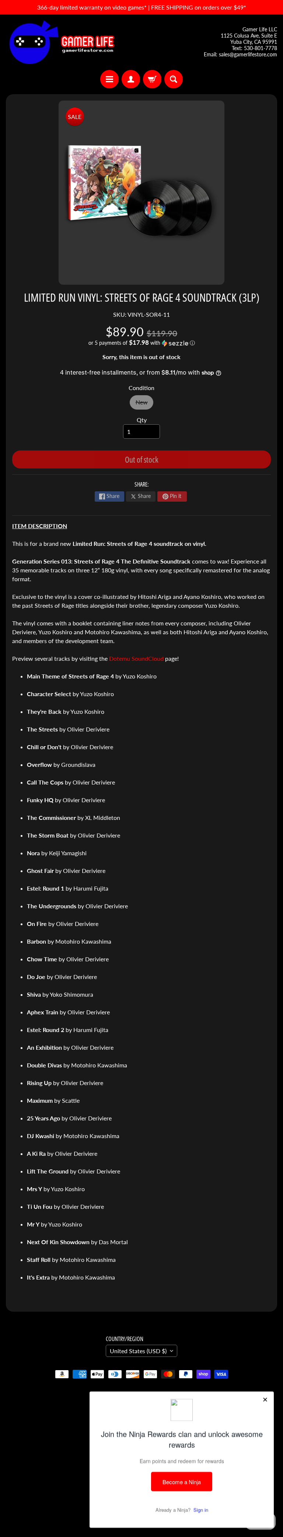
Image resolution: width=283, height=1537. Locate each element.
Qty (142, 419)
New (144, 404)
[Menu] (109, 79)
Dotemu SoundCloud (136, 658)
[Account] (131, 79)
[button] (141, 343)
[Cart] (152, 79)
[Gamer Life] (61, 42)
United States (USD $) (138, 1350)
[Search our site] (173, 79)
